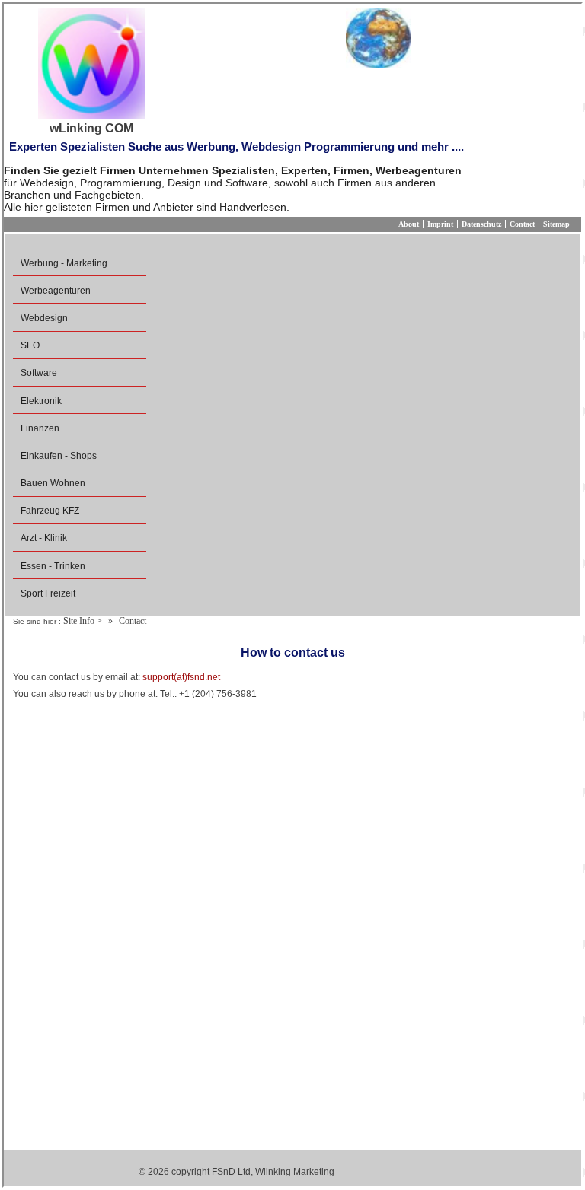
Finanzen (40, 428)
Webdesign (44, 318)
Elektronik (41, 401)
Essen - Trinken (53, 566)
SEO (30, 345)
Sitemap (556, 224)
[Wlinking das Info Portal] (378, 38)
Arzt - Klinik (44, 538)
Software (39, 373)
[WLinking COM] (91, 65)
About (408, 224)
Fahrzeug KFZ (50, 510)
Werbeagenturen (56, 290)
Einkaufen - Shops (59, 455)
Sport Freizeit (48, 593)
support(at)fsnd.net (181, 677)
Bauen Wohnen (53, 483)
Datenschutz (481, 224)
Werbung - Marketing (64, 263)
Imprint (440, 224)
